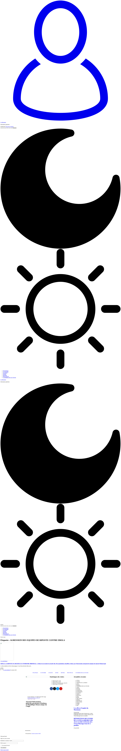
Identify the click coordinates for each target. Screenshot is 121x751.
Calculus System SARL (36, 733)
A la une (2, 661)
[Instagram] (54, 688)
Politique (5, 661)
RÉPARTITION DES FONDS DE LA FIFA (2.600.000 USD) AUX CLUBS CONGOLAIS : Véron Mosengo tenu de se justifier (83, 722)
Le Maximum (3, 122)
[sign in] (60, 120)
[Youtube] (60, 688)
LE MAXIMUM (7, 670)
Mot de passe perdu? (5, 749)
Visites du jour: (55, 680)
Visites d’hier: (55, 681)
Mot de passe (3, 743)
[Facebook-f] (51, 688)
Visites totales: (55, 684)
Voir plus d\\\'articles (9, 126)
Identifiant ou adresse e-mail (6, 740)
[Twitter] (57, 688)
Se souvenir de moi (6, 745)
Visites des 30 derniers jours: (58, 683)
